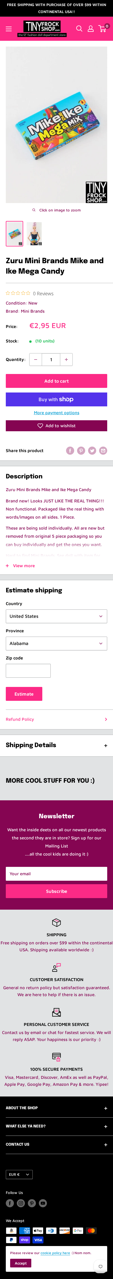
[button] (56, 425)
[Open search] (79, 28)
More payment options (56, 412)
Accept (21, 1263)
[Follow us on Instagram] (21, 1203)
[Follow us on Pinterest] (32, 1203)
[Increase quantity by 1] (66, 359)
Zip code (14, 657)
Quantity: (16, 359)
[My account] (91, 28)
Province (15, 630)
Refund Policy (20, 719)
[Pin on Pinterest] (81, 450)
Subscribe (56, 891)
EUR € (14, 1174)
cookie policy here (55, 1253)
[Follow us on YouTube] (43, 1203)
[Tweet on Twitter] (92, 450)
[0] (102, 28)
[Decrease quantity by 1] (36, 359)
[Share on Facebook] (70, 450)
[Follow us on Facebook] (10, 1203)
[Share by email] (103, 450)
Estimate (24, 693)
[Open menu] (9, 29)
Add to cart (56, 381)
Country (14, 603)
